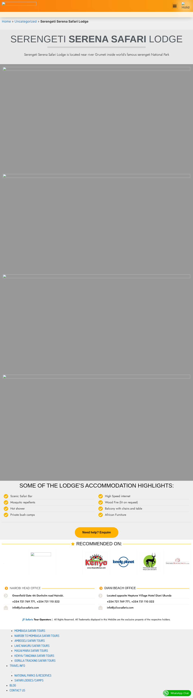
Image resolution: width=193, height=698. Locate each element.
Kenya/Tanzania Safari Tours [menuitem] (34, 656)
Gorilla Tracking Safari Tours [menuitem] (35, 660)
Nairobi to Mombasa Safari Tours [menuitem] (37, 636)
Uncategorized (26, 21)
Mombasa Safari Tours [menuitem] (30, 631)
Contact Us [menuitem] (17, 690)
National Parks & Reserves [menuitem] (33, 675)
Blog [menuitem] (13, 685)
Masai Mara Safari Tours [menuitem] (31, 650)
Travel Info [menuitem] (17, 666)
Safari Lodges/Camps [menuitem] (29, 680)
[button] (175, 6)
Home (6, 21)
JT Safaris (28, 619)
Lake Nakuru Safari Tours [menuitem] (32, 646)
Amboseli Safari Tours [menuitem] (30, 641)
